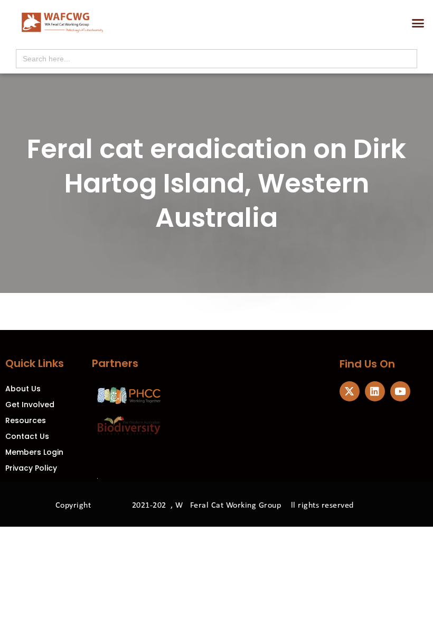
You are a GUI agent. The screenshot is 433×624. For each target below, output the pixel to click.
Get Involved (29, 404)
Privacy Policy (31, 468)
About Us (23, 388)
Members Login (34, 452)
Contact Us (27, 436)
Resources (25, 420)
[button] (418, 23)
